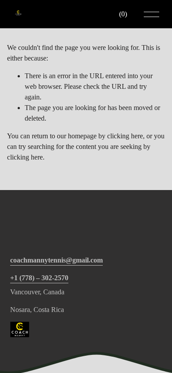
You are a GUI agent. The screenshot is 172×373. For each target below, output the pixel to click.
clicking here (125, 136)
